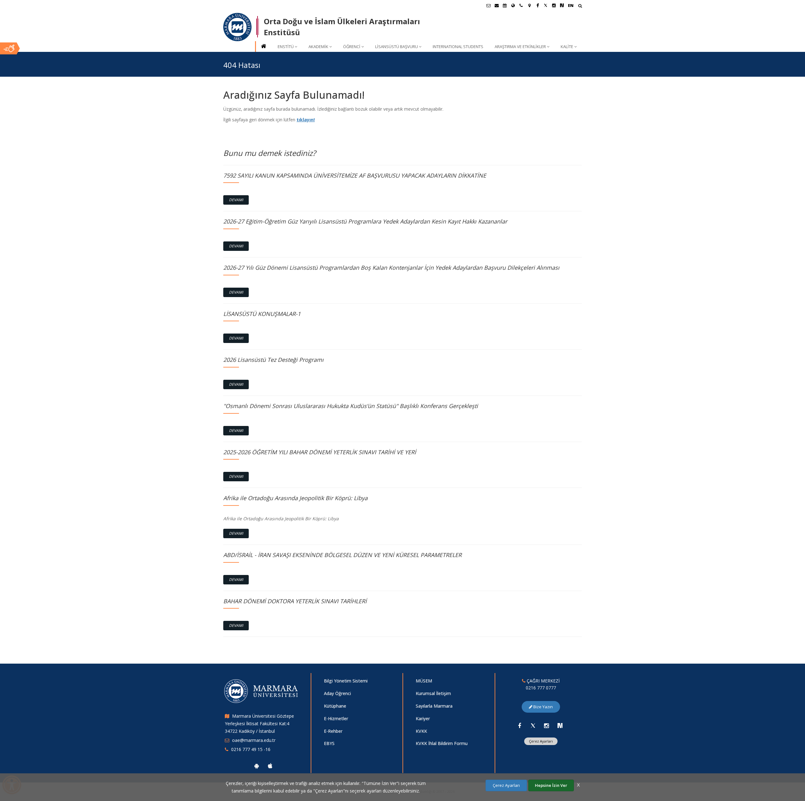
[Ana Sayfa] (263, 46)
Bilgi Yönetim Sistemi (346, 681)
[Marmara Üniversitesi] (237, 27)
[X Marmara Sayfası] (545, 5)
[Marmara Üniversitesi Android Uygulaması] (257, 766)
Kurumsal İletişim (433, 693)
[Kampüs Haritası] (529, 5)
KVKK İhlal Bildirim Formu (442, 743)
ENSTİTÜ (286, 46)
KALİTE (567, 46)
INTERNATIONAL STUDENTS (458, 46)
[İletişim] (521, 5)
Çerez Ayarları (541, 741)
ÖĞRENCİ (351, 46)
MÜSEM (424, 681)
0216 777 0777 (541, 688)
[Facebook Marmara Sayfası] (537, 5)
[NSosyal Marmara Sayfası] (562, 5)
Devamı (236, 199)
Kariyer (423, 718)
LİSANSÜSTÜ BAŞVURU (396, 46)
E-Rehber (333, 731)
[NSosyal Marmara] (560, 726)
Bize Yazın (542, 707)
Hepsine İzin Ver (551, 785)
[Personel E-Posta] (496, 5)
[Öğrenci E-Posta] (488, 5)
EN (571, 5)
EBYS (329, 743)
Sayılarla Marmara (434, 706)
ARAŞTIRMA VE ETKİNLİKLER (520, 46)
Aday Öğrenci (337, 693)
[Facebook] (519, 726)
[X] (533, 726)
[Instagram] (546, 726)
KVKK (421, 731)
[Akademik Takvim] (505, 5)
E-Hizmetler (336, 718)
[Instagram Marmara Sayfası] (554, 5)
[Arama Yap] (580, 6)
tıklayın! (306, 120)
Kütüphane (335, 706)
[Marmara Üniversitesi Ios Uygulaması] (270, 766)
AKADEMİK (318, 46)
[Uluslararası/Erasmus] (513, 5)
